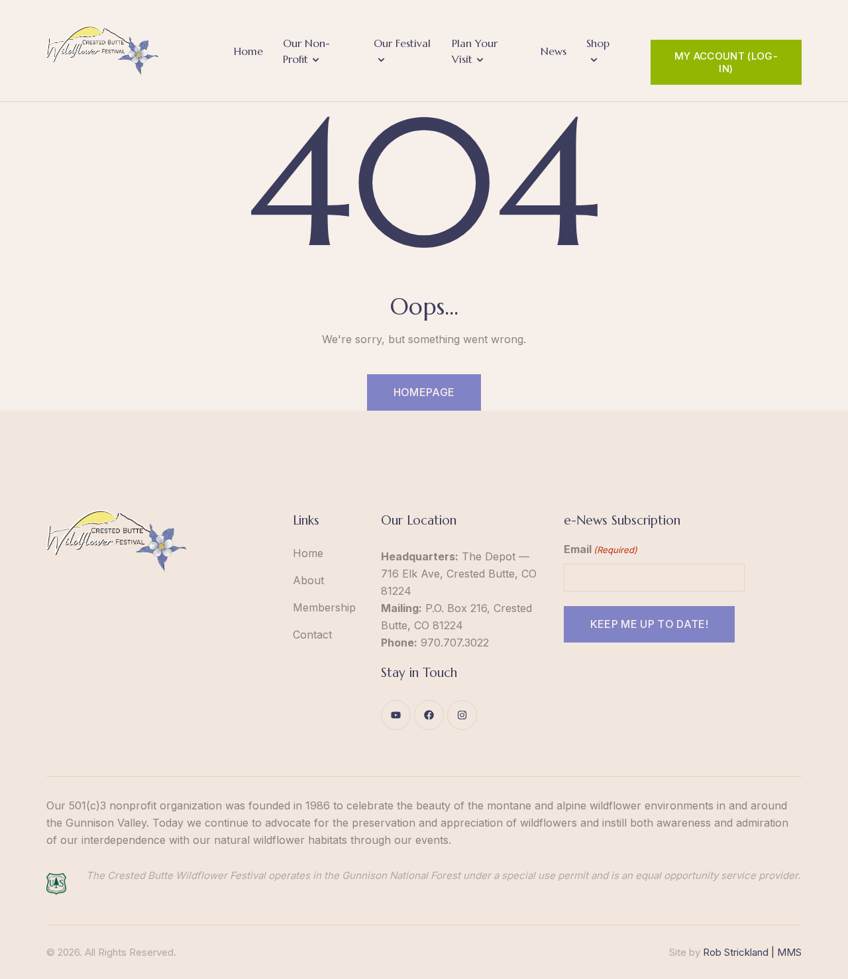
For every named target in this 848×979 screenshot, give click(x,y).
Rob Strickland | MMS (752, 952)
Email (600, 549)
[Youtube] (396, 715)
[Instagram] (462, 715)
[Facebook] (429, 715)
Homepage (424, 392)
